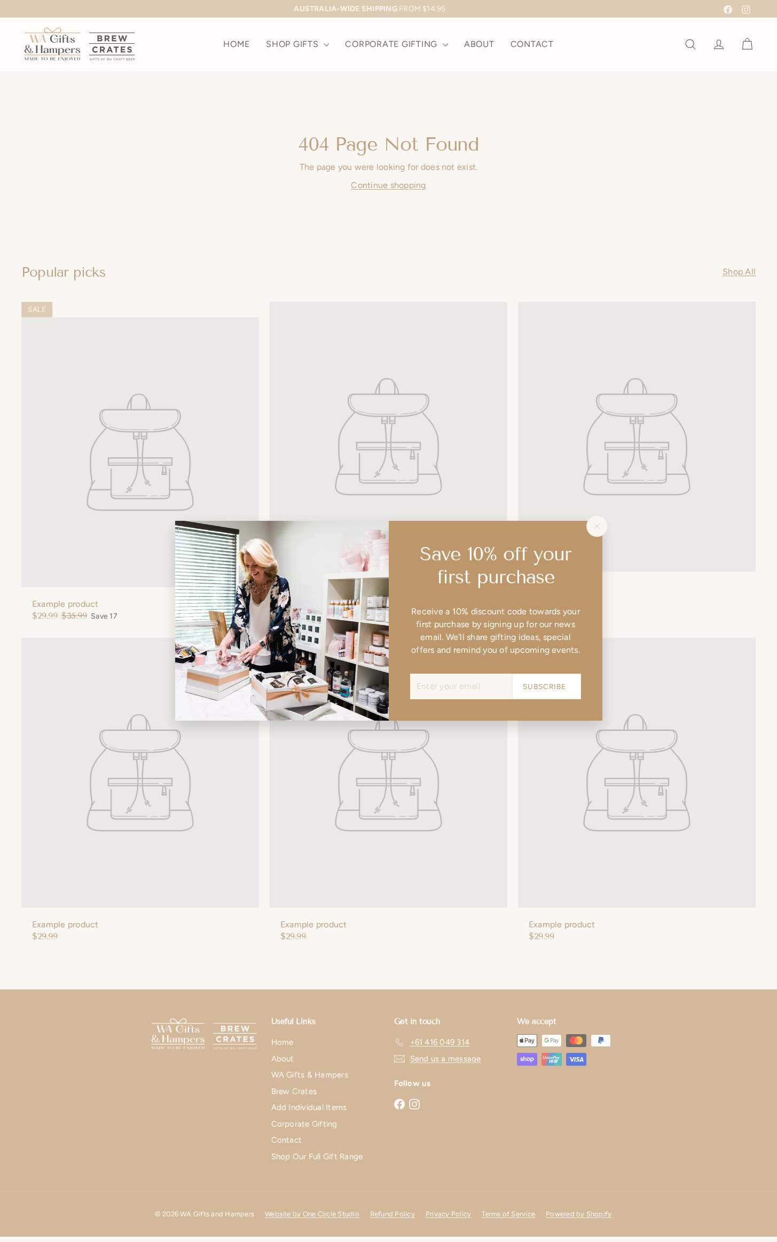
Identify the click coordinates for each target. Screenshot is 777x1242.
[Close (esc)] (597, 526)
